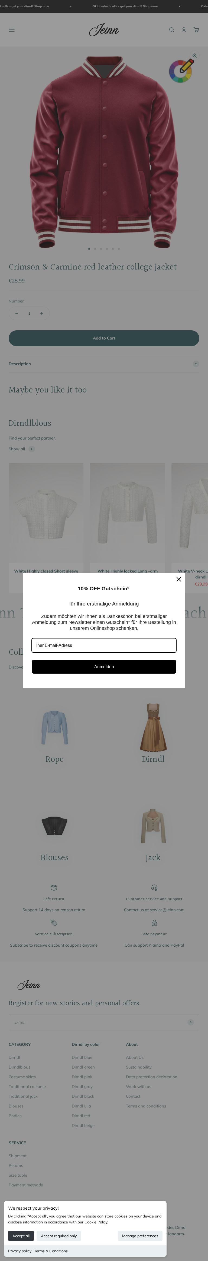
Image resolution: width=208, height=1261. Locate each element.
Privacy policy (19, 1251)
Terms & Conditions (51, 1251)
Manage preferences (140, 1235)
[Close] (178, 579)
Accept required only (59, 1235)
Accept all (21, 1235)
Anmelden (104, 666)
